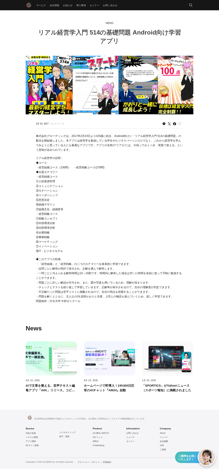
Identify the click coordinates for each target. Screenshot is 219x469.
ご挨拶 (163, 449)
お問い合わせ (110, 5)
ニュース (130, 437)
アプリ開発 (31, 441)
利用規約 (107, 462)
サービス (41, 5)
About (162, 433)
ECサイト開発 (32, 445)
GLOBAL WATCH (101, 433)
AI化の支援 (31, 433)
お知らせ (68, 5)
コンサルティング (67, 432)
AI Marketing (98, 445)
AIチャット (98, 437)
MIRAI (95, 441)
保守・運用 (64, 436)
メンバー (164, 437)
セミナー (94, 5)
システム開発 (32, 437)
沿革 (162, 445)
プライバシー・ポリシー (88, 462)
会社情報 (54, 5)
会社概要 (164, 441)
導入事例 (81, 5)
